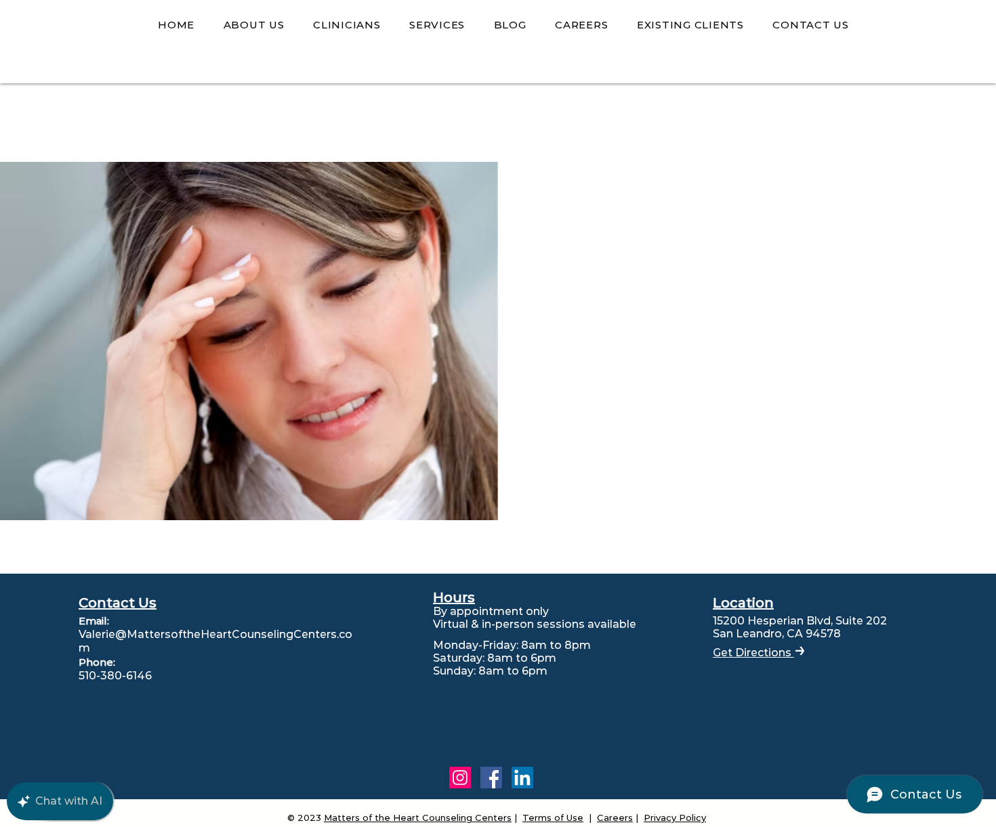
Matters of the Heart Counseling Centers (418, 817)
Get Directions (753, 652)
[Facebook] (491, 777)
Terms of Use (552, 817)
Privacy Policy (675, 817)
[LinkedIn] (522, 777)
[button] (253, 25)
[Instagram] (460, 777)
